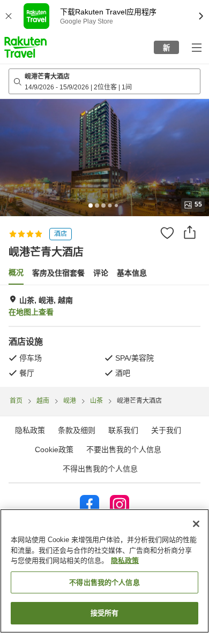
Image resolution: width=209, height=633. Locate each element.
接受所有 (105, 613)
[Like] (167, 232)
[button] (25, 47)
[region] (104, 571)
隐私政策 (125, 560)
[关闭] (196, 524)
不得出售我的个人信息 (100, 468)
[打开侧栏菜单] (196, 47)
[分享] (189, 232)
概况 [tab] (16, 272)
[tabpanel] (104, 336)
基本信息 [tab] (132, 273)
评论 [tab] (100, 273)
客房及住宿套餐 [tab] (58, 273)
